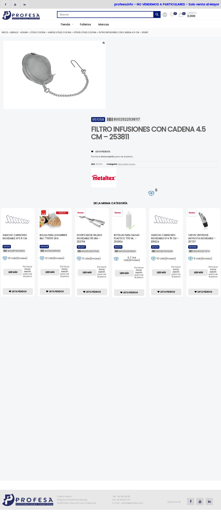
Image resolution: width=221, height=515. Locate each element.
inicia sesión (107, 156)
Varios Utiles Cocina (59, 32)
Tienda (65, 24)
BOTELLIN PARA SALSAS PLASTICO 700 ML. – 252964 (127, 238)
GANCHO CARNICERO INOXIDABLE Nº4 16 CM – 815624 (165, 238)
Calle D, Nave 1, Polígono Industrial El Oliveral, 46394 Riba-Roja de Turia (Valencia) (76, 499)
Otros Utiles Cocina (85, 32)
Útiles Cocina (37, 32)
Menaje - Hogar (19, 32)
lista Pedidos (102, 151)
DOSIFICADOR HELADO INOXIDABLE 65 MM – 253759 (89, 238)
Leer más (12, 272)
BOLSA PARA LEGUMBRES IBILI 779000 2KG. (53, 236)
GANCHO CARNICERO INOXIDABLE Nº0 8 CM (15, 236)
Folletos (85, 24)
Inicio (5, 32)
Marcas (103, 24)
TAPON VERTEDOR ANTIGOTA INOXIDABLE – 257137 (202, 238)
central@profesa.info (132, 503)
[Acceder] (164, 14)
